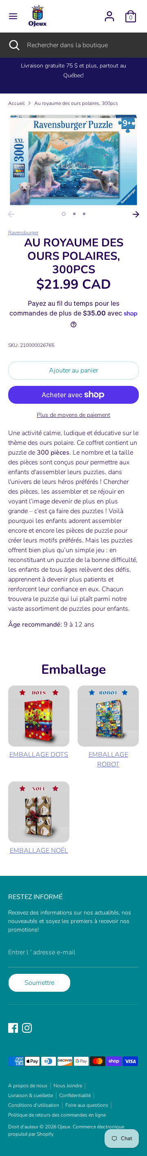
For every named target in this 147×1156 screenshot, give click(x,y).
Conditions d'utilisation (33, 1105)
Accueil (16, 103)
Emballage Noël (39, 850)
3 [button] (84, 214)
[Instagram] (27, 1028)
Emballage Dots (38, 754)
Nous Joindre (67, 1085)
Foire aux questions (86, 1105)
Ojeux (64, 1126)
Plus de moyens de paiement (73, 415)
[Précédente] (11, 214)
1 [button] (64, 214)
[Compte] (109, 13)
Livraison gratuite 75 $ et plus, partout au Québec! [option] (73, 70)
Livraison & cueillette (30, 1095)
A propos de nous (27, 1085)
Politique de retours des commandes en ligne (57, 1115)
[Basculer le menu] (13, 16)
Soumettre (39, 982)
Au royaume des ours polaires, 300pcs (76, 103)
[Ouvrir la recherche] (13, 45)
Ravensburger (23, 232)
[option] (73, 160)
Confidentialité (75, 1095)
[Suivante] (136, 214)
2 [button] (74, 214)
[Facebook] (13, 1028)
